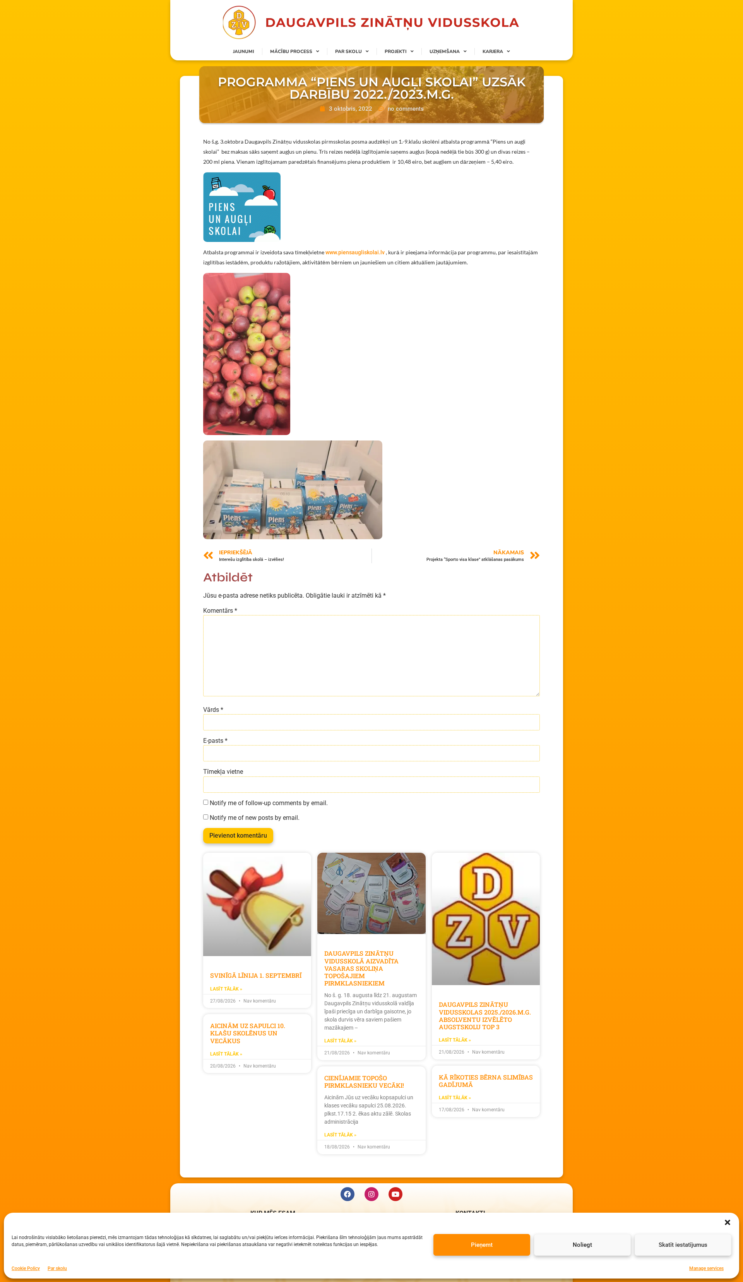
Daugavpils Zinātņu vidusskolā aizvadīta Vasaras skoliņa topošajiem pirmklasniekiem (361, 968)
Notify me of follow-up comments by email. (269, 803)
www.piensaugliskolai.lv (355, 252)
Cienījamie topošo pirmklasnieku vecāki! (364, 1081)
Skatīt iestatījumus (683, 1244)
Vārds (213, 710)
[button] (727, 1222)
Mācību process (291, 51)
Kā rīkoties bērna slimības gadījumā (486, 1080)
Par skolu (57, 1268)
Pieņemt (482, 1244)
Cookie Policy (26, 1268)
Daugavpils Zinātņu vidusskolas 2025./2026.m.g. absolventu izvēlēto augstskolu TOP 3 (485, 1015)
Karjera (493, 51)
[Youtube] (395, 1194)
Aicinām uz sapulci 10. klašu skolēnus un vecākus (247, 1032)
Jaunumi (243, 51)
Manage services (706, 1268)
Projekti (396, 51)
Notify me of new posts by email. (255, 818)
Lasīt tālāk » (226, 989)
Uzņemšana (445, 51)
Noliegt (582, 1244)
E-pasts (215, 741)
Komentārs (220, 611)
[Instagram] (371, 1194)
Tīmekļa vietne (223, 772)
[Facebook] (347, 1194)
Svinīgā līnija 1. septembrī (255, 975)
